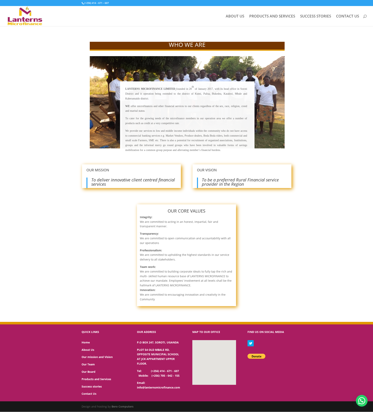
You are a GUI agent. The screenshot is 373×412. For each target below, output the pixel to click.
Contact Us (89, 393)
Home (86, 342)
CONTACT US (347, 17)
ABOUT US (235, 17)
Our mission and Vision (97, 357)
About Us (88, 350)
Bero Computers (122, 406)
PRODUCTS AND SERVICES (272, 17)
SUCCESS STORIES (315, 17)
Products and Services (96, 379)
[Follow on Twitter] (251, 343)
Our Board (88, 372)
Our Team (88, 364)
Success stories (92, 386)
